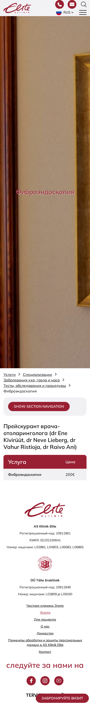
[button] (65, 12)
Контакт (45, 652)
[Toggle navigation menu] (83, 12)
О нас (45, 626)
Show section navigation (39, 406)
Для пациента (45, 619)
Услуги (45, 612)
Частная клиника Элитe (45, 606)
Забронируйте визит (62, 698)
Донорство (45, 633)
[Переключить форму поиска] (84, 4)
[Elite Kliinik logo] (17, 7)
